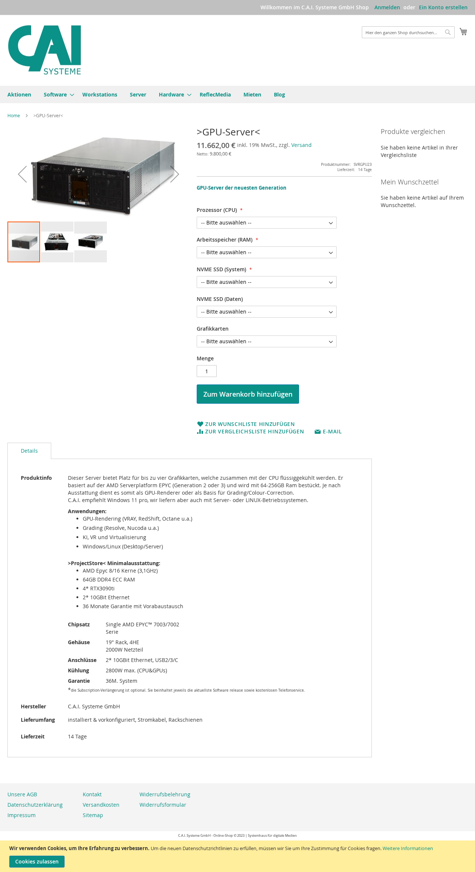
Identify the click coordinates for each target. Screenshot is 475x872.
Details (29, 450)
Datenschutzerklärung (35, 804)
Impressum (21, 815)
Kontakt (92, 794)
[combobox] (408, 32)
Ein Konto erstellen (443, 7)
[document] (238, 856)
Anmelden (387, 7)
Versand (301, 144)
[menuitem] (19, 94)
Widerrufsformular (163, 804)
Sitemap (93, 815)
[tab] (29, 451)
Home (13, 115)
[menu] (237, 94)
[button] (22, 174)
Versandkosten (101, 804)
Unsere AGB (22, 794)
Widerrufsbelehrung (165, 794)
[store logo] (44, 49)
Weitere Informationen (408, 848)
